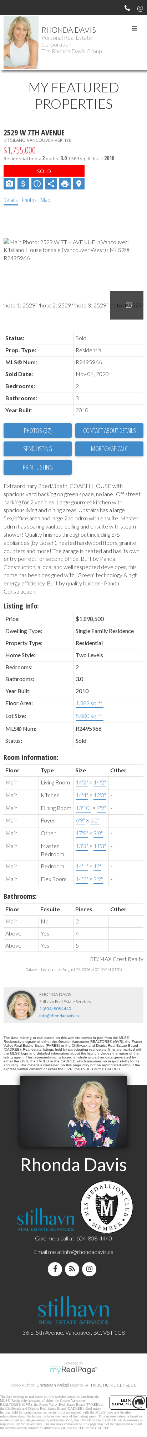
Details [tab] (11, 199)
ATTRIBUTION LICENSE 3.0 (111, 1385)
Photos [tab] (29, 199)
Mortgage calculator (109, 449)
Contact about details (109, 430)
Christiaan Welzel (52, 1385)
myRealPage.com (74, 1370)
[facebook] (56, 1269)
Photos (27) (38, 430)
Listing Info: (21, 606)
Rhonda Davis (68, 29)
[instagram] (90, 1269)
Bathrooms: (20, 896)
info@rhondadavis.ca (59, 1015)
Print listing (38, 467)
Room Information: (31, 757)
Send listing (37, 448)
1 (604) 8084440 (55, 1008)
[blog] (73, 1269)
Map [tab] (45, 199)
